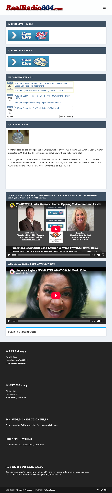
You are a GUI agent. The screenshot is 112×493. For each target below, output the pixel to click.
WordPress (50, 490)
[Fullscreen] (102, 254)
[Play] (9, 254)
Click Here (39, 444)
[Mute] (98, 254)
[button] (10, 116)
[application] (56, 229)
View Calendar (66, 116)
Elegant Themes (24, 490)
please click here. (50, 425)
